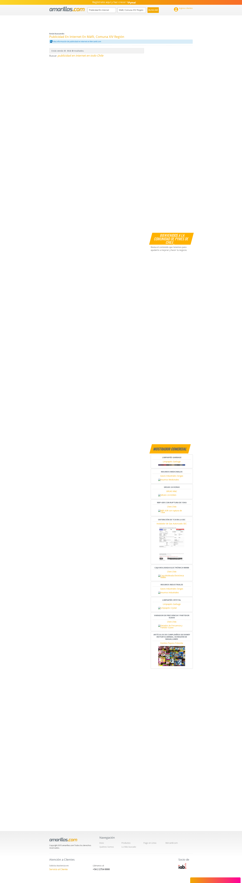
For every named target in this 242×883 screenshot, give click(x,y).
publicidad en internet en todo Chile (80, 55)
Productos (126, 843)
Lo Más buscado (129, 846)
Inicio (101, 843)
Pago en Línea (150, 843)
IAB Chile (182, 866)
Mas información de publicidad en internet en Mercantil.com (77, 41)
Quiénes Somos (106, 846)
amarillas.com (67, 9)
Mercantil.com (172, 843)
